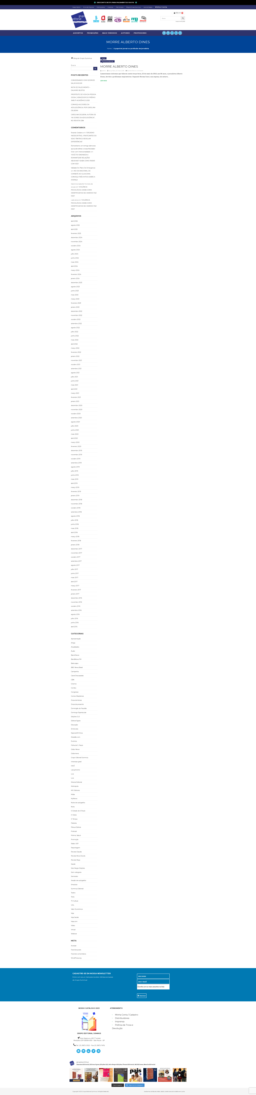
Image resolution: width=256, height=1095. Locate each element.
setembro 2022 (76, 323)
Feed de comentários (78, 954)
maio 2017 (74, 577)
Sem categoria (76, 872)
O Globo (74, 815)
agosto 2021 (75, 373)
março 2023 (75, 299)
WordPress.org (76, 958)
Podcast (74, 831)
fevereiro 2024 (76, 274)
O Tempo (74, 819)
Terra (72, 897)
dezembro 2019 (76, 450)
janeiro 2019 (75, 495)
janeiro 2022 (75, 356)
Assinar (142, 996)
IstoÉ (73, 766)
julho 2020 (74, 426)
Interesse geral (76, 762)
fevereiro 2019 (76, 491)
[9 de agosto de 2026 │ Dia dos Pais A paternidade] (135, 1075)
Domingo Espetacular (78, 712)
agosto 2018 (75, 516)
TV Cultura (74, 901)
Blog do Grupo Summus (133, 7)
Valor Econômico (77, 909)
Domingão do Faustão (79, 708)
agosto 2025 (75, 225)
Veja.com (74, 921)
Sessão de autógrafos (78, 880)
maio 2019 (74, 479)
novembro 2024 (76, 242)
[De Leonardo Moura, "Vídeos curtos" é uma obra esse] (91, 1075)
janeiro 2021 (75, 401)
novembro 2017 (76, 553)
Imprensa (110, 7)
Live (72, 774)
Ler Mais (103, 80)
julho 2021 (74, 377)
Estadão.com (75, 737)
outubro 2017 (75, 557)
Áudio (73, 651)
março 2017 (75, 586)
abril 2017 (74, 582)
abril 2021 (74, 389)
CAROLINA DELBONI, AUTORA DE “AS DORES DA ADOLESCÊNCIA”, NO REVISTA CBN (83, 118)
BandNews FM (76, 659)
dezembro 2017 (76, 549)
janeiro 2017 (75, 594)
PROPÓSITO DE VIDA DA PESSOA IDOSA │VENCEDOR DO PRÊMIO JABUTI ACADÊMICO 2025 (83, 97)
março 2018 (75, 536)
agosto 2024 (75, 250)
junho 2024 (75, 258)
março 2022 (75, 348)
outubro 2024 (75, 246)
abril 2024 (74, 266)
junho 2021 (74, 381)
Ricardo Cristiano (77, 133)
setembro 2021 (76, 368)
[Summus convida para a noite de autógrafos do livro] (76, 1075)
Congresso (74, 692)
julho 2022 (74, 332)
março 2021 (75, 393)
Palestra (74, 823)
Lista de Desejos (148, 7)
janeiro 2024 (75, 278)
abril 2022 (74, 344)
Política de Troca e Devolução (122, 1027)
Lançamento (75, 770)
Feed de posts (76, 950)
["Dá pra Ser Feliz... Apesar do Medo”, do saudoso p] (121, 1075)
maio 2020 (74, 434)
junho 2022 (75, 336)
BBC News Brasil (77, 667)
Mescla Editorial (76, 782)
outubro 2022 (75, 319)
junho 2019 (75, 475)
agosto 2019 (75, 467)
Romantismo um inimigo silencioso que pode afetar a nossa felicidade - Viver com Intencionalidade (83, 149)
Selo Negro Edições (78, 868)
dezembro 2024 (76, 237)
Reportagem (75, 848)
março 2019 (75, 487)
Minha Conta (161, 7)
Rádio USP (74, 844)
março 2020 (75, 442)
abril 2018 (74, 532)
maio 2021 (74, 385)
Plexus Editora (76, 827)
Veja (72, 913)
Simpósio (74, 884)
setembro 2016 (76, 610)
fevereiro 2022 (76, 352)
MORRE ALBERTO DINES (119, 66)
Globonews (75, 753)
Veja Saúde (75, 917)
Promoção (74, 839)
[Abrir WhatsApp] (251, 1090)
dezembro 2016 (76, 598)
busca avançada (180, 21)
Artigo (73, 643)
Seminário (74, 876)
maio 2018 (74, 528)
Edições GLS (75, 717)
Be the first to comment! (135, 70)
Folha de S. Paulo (77, 745)
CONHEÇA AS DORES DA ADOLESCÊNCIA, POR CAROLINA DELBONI (83, 107)
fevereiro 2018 (76, 541)
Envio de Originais (88, 7)
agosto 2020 (75, 422)
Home (109, 48)
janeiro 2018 (75, 545)
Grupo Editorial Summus (79, 757)
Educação (74, 725)
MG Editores (75, 790)
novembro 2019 (76, 455)
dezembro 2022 (76, 311)
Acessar (73, 946)
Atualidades (75, 647)
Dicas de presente (77, 704)
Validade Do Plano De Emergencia (83, 168)
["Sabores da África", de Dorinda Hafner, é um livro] (106, 1075)
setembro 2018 (76, 512)
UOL (72, 905)
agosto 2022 (75, 328)
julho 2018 (74, 520)
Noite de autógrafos (78, 803)
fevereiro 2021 (76, 397)
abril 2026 (74, 221)
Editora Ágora (75, 721)
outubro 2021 (75, 364)
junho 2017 (75, 573)
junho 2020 (75, 430)
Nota (103, 58)
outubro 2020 (76, 414)
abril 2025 (74, 229)
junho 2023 (75, 291)
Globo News (75, 749)
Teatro (73, 893)
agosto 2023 (75, 287)
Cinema (73, 684)
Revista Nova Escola (78, 856)
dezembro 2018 (76, 500)
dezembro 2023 (76, 282)
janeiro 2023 (75, 307)
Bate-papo (74, 663)
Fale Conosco (120, 7)
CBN (72, 680)
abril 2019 (74, 483)
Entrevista (74, 729)
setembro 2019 (76, 463)
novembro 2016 (76, 602)
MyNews (74, 798)
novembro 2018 (76, 504)
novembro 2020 (76, 409)
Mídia (73, 794)
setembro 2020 (76, 418)
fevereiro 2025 (76, 233)
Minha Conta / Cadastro (126, 1015)
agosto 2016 (75, 614)
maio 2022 (74, 340)
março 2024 (75, 270)
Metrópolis (74, 786)
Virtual (73, 930)
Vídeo (73, 925)
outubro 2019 (75, 459)
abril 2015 (74, 627)
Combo (73, 688)
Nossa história (76, 7)
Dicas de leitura (76, 700)
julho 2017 (74, 569)
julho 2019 (74, 471)
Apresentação (76, 639)
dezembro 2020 (76, 405)
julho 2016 (74, 618)
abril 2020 (74, 438)
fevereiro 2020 (76, 446)
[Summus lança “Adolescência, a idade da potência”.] (180, 1075)
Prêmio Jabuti (76, 835)
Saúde (73, 864)
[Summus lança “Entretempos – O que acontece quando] (150, 1075)
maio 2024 (74, 262)
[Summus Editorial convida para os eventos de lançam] (165, 1075)
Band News (75, 655)
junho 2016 (74, 622)
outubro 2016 (75, 606)
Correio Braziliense (77, 696)
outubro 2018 (75, 508)
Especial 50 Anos (77, 733)
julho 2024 (74, 254)
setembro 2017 (76, 561)
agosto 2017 (75, 565)
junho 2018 (75, 524)
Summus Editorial (107, 61)
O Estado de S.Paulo (78, 811)
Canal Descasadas (77, 676)
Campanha (75, 671)
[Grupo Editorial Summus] (79, 19)
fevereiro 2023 (76, 303)
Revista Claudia (76, 852)
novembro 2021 (76, 360)
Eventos (74, 741)
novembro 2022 (76, 315)
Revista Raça (75, 860)
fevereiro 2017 (76, 590)
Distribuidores (101, 7)
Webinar (74, 934)
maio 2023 (74, 295)
